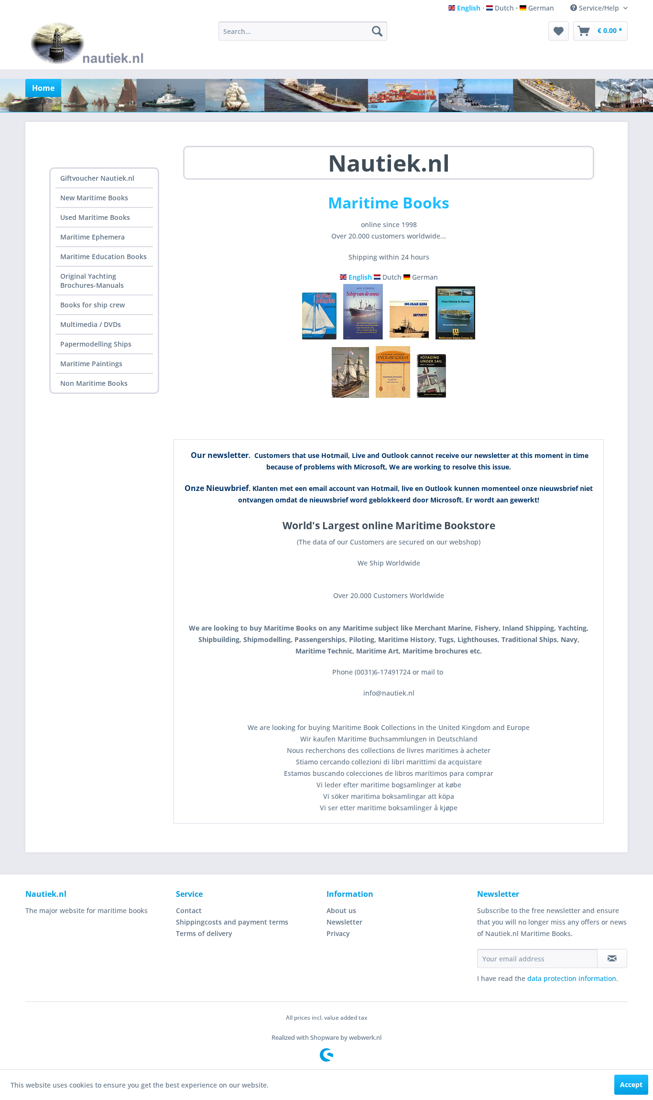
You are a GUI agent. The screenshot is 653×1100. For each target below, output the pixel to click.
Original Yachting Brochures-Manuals (92, 281)
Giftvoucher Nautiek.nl (97, 178)
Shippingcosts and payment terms (232, 921)
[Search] (377, 31)
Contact (189, 910)
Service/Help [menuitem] (599, 7)
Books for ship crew (92, 304)
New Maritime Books (94, 197)
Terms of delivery (204, 933)
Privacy (338, 933)
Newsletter (344, 921)
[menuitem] (302, 31)
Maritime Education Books (103, 256)
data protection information (571, 978)
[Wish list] (558, 31)
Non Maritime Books (94, 383)
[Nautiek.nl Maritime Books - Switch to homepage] (89, 43)
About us (341, 910)
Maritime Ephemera (92, 236)
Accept (631, 1084)
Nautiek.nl (389, 162)
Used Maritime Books (95, 217)
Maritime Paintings (91, 363)
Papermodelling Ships (95, 344)
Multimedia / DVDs (90, 324)
